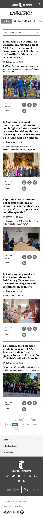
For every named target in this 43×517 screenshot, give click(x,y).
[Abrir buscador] (38, 3)
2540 (21, 425)
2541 (28, 425)
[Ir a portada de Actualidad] (22, 13)
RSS (24, 480)
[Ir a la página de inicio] (22, 4)
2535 (21, 420)
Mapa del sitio (7, 506)
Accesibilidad (19, 506)
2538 (8, 425)
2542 (35, 425)
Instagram (8, 476)
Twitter (30, 476)
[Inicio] (21, 466)
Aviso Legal (23, 501)
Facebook (24, 476)
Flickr (35, 476)
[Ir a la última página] (27, 429)
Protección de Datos (10, 501)
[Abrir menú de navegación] (5, 4)
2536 (27, 420)
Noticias (6, 21)
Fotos (7, 110)
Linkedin (19, 480)
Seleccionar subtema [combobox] (13, 32)
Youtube (19, 476)
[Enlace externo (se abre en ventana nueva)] (18, 512)
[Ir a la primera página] (9, 420)
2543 (16, 429)
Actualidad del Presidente (24, 21)
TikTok (13, 476)
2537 (34, 420)
